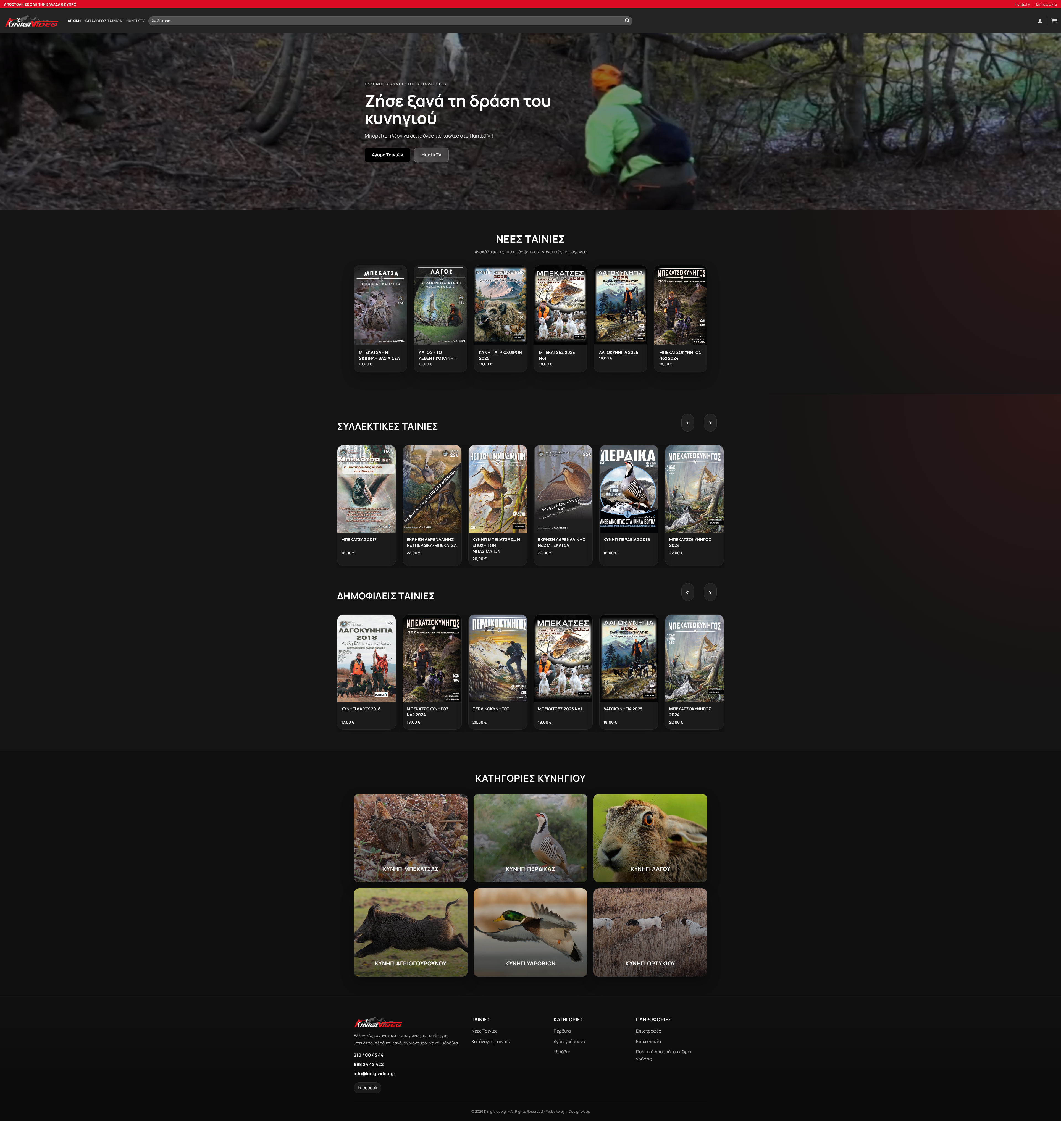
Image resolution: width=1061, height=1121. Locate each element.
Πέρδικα (562, 1031)
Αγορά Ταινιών (387, 155)
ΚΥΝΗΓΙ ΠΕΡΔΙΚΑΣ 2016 (626, 539)
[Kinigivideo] (31, 21)
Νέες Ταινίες (485, 1031)
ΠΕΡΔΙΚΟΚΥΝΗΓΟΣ (491, 709)
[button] (1040, 21)
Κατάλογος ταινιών (103, 20)
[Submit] (627, 21)
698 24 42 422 (369, 1064)
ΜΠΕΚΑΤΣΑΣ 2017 (359, 539)
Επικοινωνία (1046, 4)
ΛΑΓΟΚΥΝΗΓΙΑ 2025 (618, 352)
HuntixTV (1022, 4)
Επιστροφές (648, 1031)
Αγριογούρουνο (569, 1041)
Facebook (367, 1088)
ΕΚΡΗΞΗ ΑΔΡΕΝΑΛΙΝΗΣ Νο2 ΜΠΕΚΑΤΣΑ (561, 542)
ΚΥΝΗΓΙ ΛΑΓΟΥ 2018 (360, 709)
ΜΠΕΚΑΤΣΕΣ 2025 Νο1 (560, 709)
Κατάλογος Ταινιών (491, 1041)
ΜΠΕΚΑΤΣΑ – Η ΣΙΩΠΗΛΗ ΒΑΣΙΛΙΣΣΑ (379, 355)
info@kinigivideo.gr (374, 1073)
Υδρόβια (562, 1052)
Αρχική (74, 20)
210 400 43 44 (369, 1055)
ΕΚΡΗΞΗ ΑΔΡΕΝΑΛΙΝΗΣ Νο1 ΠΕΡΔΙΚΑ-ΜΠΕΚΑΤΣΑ (432, 542)
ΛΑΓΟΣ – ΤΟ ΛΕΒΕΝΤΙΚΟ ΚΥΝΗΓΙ (438, 355)
